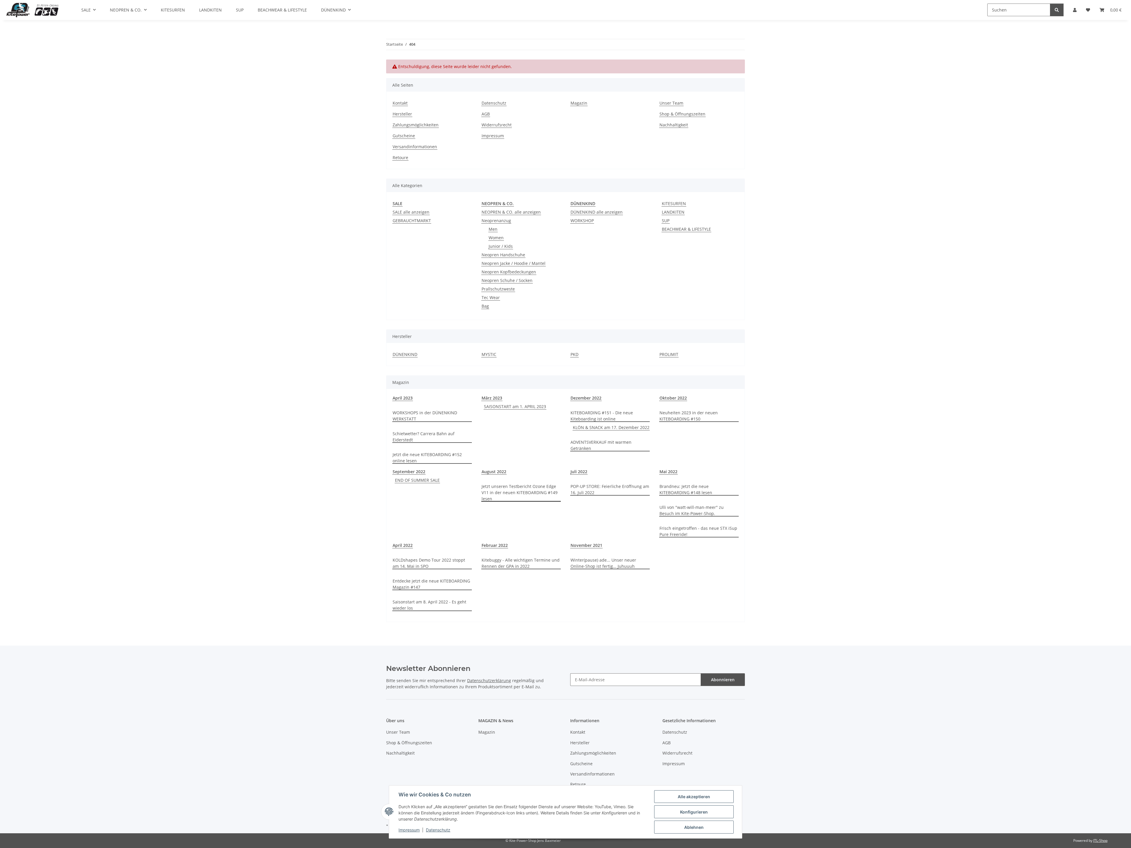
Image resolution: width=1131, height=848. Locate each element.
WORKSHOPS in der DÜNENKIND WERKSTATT (425, 416)
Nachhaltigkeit (673, 125)
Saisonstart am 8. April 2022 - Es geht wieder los (429, 605)
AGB (486, 114)
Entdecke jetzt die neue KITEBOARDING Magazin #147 (431, 584)
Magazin (579, 103)
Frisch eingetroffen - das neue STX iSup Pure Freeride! (698, 531)
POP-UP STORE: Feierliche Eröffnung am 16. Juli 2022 (610, 489)
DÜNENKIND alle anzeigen (597, 212)
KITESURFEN (674, 203)
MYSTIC (489, 354)
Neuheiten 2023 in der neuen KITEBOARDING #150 (688, 416)
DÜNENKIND (405, 354)
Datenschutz (438, 829)
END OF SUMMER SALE (417, 480)
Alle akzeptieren (694, 796)
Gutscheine (404, 135)
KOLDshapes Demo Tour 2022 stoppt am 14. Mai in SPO (429, 563)
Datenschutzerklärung (489, 680)
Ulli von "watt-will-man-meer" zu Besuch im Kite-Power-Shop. (691, 510)
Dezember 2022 (586, 398)
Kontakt (400, 103)
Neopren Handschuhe (503, 255)
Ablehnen (694, 827)
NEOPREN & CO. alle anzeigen (511, 212)
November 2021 (586, 545)
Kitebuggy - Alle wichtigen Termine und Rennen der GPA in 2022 (521, 563)
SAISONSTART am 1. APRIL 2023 (515, 406)
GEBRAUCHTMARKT (412, 220)
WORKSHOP (582, 220)
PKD (574, 354)
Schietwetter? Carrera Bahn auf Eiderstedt (423, 437)
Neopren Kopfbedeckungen (509, 272)
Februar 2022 (495, 545)
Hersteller (402, 114)
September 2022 (409, 471)
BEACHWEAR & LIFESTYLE (686, 229)
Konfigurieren (694, 811)
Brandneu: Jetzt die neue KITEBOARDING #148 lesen (685, 489)
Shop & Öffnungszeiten (682, 114)
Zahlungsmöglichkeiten (416, 125)
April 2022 (403, 545)
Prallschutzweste (498, 289)
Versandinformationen (415, 146)
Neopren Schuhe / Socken (507, 280)
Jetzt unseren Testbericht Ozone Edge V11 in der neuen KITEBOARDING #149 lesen (520, 492)
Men (493, 229)
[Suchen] (1057, 10)
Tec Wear (491, 297)
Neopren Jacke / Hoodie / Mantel (513, 263)
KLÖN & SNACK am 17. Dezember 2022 (611, 427)
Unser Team (671, 103)
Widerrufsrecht (497, 125)
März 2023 (492, 398)
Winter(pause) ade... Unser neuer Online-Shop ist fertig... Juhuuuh (603, 563)
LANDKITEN (673, 212)
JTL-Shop (1100, 840)
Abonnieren (723, 679)
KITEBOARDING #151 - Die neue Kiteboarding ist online (602, 416)
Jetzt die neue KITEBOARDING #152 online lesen (427, 457)
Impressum (409, 829)
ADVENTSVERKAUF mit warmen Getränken (601, 445)
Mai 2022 (668, 471)
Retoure (400, 157)
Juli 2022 (579, 471)
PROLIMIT (668, 354)
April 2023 (403, 398)
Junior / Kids (501, 246)
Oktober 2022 (673, 398)
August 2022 (494, 471)
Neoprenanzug (496, 220)
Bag (485, 306)
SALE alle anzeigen (411, 212)
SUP (665, 220)
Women (496, 237)
